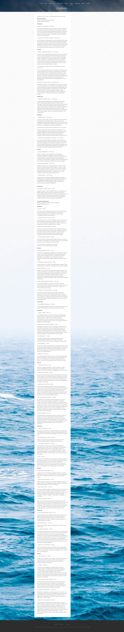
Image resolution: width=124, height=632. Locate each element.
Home (41, 3)
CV (54, 3)
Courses (71, 3)
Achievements (60, 3)
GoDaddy (88, 627)
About (46, 3)
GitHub (83, 3)
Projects (66, 3)
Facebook (56, 624)
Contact (88, 3)
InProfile (50, 3)
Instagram (61, 624)
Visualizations (77, 3)
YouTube (68, 624)
